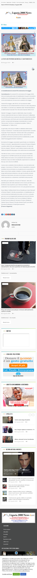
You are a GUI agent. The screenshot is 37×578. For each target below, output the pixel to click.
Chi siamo (3, 2)
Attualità (5, 532)
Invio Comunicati (20, 2)
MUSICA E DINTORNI (17, 453)
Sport (4, 537)
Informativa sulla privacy (22, 571)
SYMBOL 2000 (32, 2)
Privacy (26, 2)
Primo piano (6, 529)
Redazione (9, 2)
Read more (6, 278)
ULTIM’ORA (5, 243)
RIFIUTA (23, 574)
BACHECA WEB (19, 417)
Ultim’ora (5, 541)
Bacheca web (7, 539)
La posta (5, 544)
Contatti (14, 2)
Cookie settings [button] (7, 574)
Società (5, 534)
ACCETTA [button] (16, 574)
